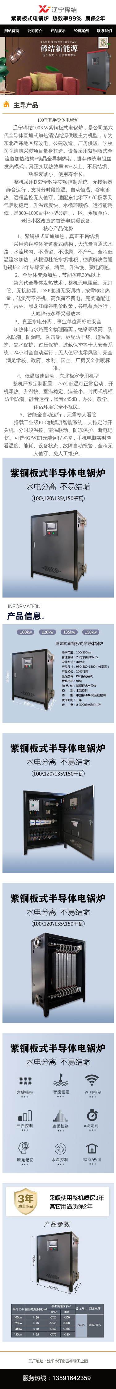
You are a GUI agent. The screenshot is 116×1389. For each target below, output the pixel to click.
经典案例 (81, 31)
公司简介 (35, 31)
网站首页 (11, 31)
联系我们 (104, 31)
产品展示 (58, 31)
